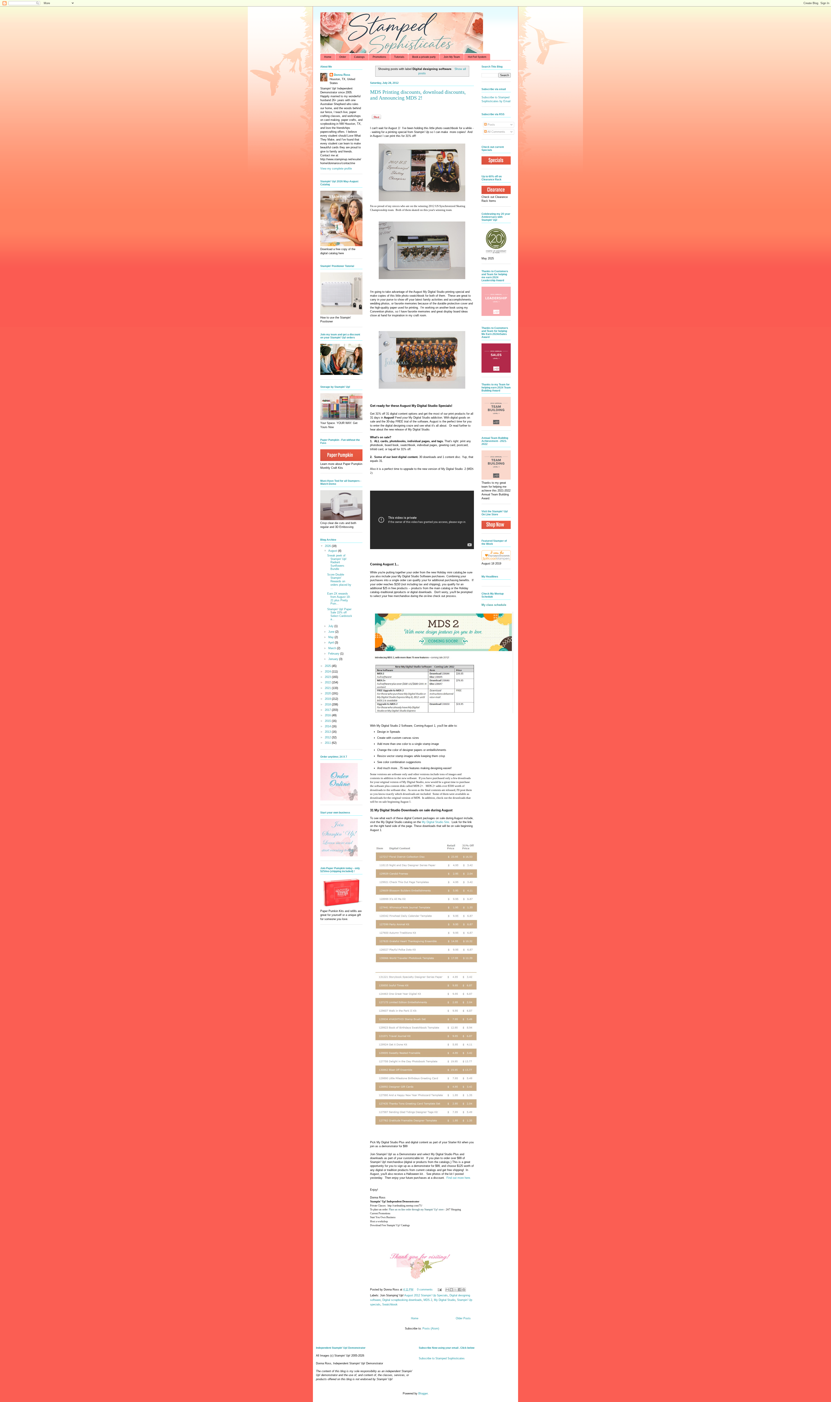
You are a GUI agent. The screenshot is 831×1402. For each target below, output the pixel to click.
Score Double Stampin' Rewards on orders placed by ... (339, 581)
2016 (328, 715)
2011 (328, 742)
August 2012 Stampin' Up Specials (426, 1295)
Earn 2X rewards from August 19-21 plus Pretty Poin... (338, 598)
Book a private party (424, 56)
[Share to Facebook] (459, 1289)
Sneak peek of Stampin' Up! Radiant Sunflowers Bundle (336, 562)
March (332, 648)
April (331, 642)
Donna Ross (342, 74)
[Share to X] (455, 1289)
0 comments (425, 1289)
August (333, 550)
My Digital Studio (444, 1300)
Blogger (423, 1393)
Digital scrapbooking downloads (402, 1300)
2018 (328, 704)
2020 (328, 693)
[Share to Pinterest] (464, 1289)
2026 (328, 546)
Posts (491, 124)
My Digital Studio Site (435, 822)
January (333, 659)
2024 (328, 671)
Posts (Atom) (430, 1328)
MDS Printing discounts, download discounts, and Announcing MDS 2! (418, 95)
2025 (328, 666)
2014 (328, 726)
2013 (328, 731)
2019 (328, 698)
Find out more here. (458, 1177)
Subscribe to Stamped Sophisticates (442, 1358)
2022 (328, 682)
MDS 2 (428, 1300)
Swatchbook (390, 1304)
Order (342, 56)
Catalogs (359, 56)
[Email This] (447, 1289)
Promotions (379, 56)
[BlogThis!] (451, 1289)
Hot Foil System (477, 56)
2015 (328, 721)
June (331, 631)
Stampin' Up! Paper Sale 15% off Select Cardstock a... (339, 614)
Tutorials (399, 56)
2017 (328, 710)
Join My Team (452, 56)
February (334, 653)
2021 (328, 688)
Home (327, 56)
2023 (328, 677)
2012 (328, 737)
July (331, 626)
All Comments (496, 131)
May (331, 637)
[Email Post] (439, 1289)
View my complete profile (336, 168)
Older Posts (463, 1318)
